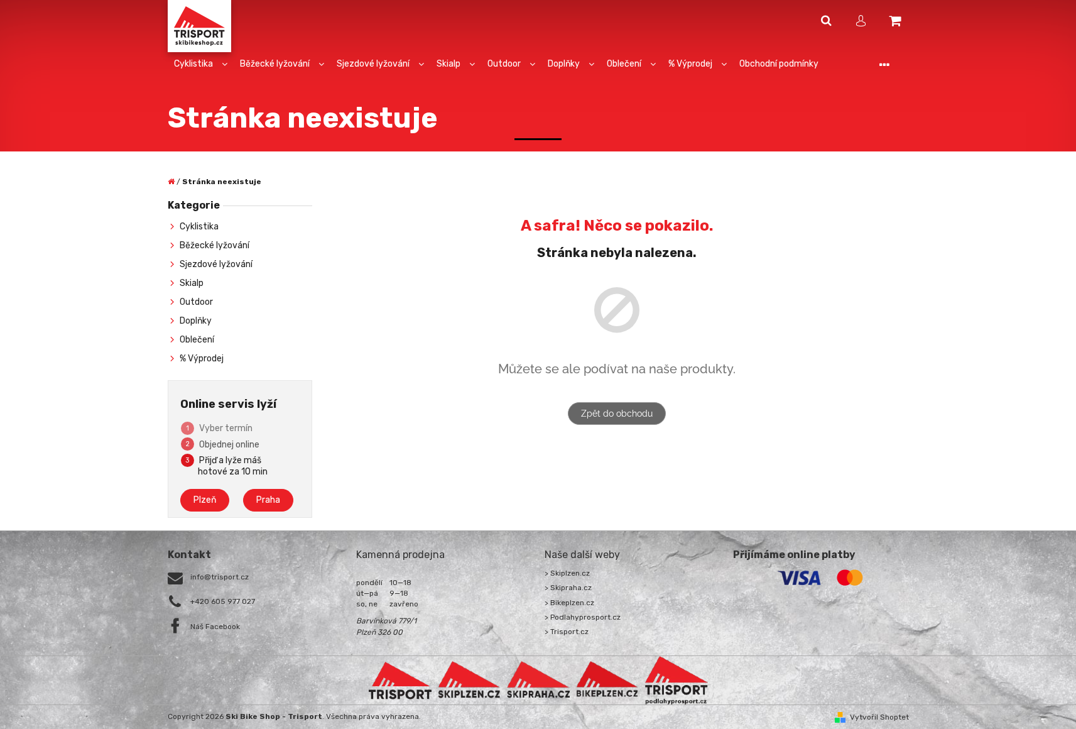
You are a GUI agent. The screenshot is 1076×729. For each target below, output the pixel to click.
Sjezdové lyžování (216, 264)
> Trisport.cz (567, 631)
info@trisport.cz (219, 577)
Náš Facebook (215, 626)
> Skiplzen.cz (567, 573)
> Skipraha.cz (568, 587)
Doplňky (196, 320)
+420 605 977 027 (222, 601)
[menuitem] (201, 64)
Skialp (192, 283)
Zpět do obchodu (617, 413)
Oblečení (197, 339)
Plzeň (204, 500)
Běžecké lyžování (214, 245)
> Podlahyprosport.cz (583, 617)
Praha (268, 500)
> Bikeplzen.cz (569, 602)
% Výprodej (202, 358)
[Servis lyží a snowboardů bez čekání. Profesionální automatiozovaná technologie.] (538, 680)
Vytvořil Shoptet (879, 717)
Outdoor (196, 302)
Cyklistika (199, 226)
